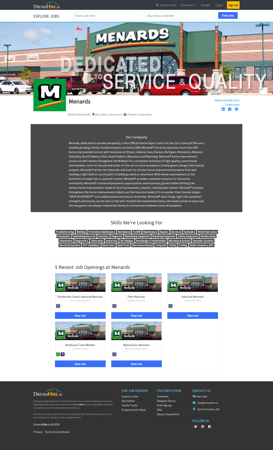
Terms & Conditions (57, 432)
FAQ (159, 410)
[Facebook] (230, 109)
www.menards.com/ (227, 100)
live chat (201, 396)
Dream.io (79, 404)
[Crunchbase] (236, 109)
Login (219, 5)
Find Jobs (228, 15)
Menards (73, 288)
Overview (162, 396)
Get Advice (128, 401)
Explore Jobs (167, 5)
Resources (187, 5)
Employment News (134, 410)
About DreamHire (168, 414)
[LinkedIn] (223, 109)
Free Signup (164, 405)
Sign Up (233, 5)
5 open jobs (232, 104)
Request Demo (166, 401)
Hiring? (205, 5)
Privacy (38, 432)
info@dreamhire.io (207, 402)
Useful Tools (130, 405)
